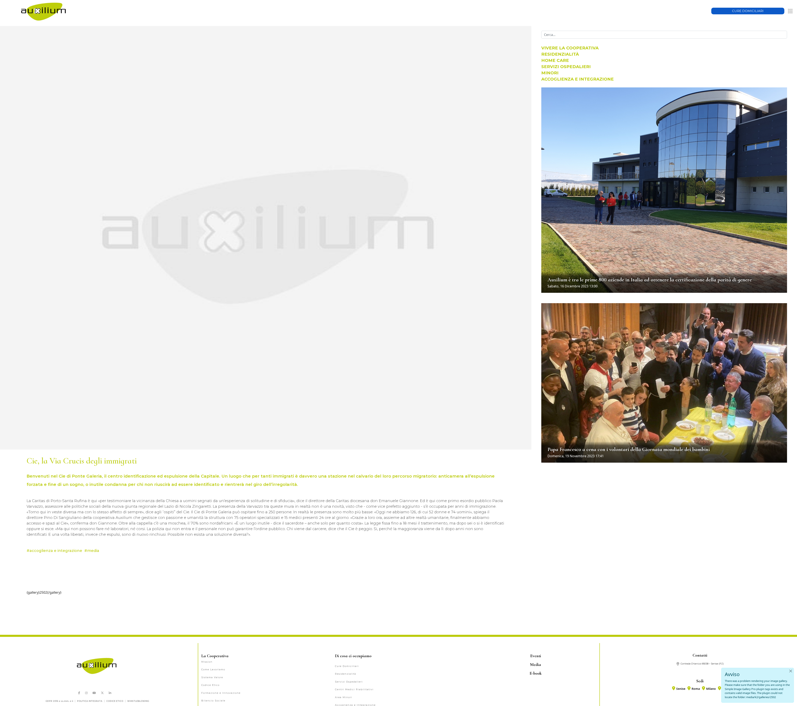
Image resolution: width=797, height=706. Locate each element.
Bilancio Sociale (213, 700)
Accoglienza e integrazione (577, 79)
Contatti (700, 655)
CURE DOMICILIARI (748, 11)
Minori (550, 72)
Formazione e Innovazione (221, 692)
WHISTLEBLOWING (138, 701)
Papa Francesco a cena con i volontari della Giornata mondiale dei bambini (629, 449)
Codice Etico (210, 685)
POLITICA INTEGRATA (89, 701)
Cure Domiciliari (347, 666)
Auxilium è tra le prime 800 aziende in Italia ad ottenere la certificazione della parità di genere (650, 280)
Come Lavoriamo (213, 669)
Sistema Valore (212, 677)
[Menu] (790, 11)
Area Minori (343, 697)
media (93, 550)
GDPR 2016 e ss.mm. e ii (59, 701)
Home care (555, 60)
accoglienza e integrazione (55, 550)
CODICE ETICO (114, 701)
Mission (207, 661)
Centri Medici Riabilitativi (354, 689)
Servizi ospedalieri (566, 66)
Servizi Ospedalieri (349, 681)
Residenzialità (560, 54)
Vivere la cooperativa (570, 47)
